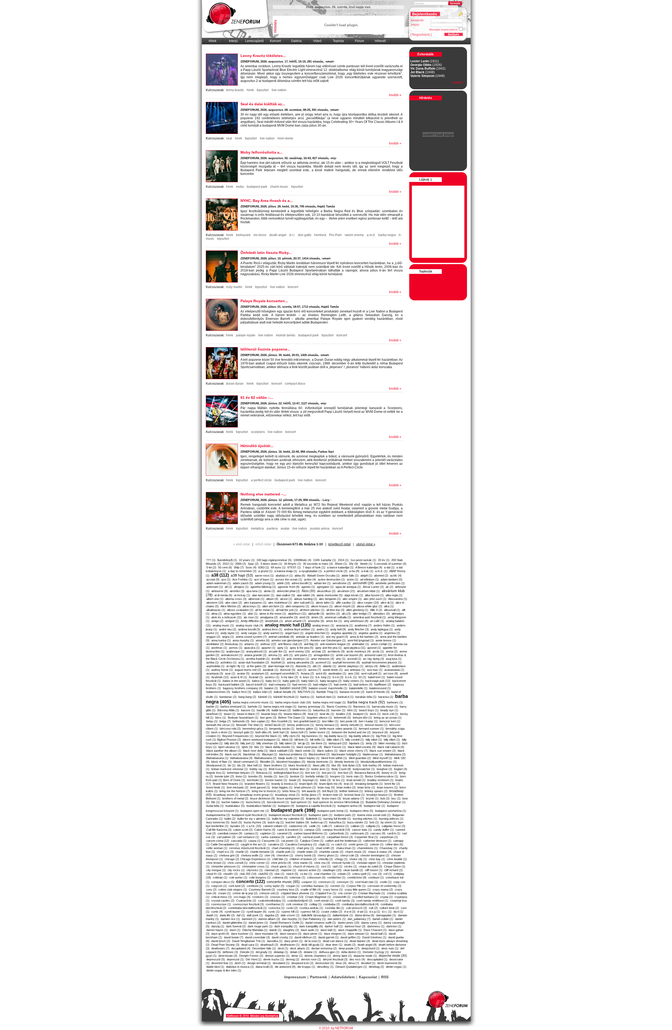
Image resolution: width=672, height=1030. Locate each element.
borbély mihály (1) (317, 776)
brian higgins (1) (282, 787)
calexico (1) (341, 826)
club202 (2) (265, 873)
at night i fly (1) (235, 666)
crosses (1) (277, 896)
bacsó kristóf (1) (256, 684)
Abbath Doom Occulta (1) (323, 575)
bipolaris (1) (356, 743)
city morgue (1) (216, 870)
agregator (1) (325, 586)
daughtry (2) (291, 930)
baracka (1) (385, 696)
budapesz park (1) (320, 815)
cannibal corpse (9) (230, 833)
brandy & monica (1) (284, 783)
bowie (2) (295, 780)
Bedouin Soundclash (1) (243, 717)
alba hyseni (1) (374, 595)
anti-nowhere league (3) (335, 644)
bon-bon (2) (345, 772)
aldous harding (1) (305, 598)
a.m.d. (371, 235)
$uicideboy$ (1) (227, 560)
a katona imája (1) (285, 571)
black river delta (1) (255, 750)
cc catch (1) (339, 844)
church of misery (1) (306, 866)
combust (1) (376, 877)
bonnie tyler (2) (224, 776)
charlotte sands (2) (331, 851)
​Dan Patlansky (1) (314, 919)
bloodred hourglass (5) (290, 761)
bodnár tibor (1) (299, 769)
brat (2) (348, 783)
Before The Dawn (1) (291, 717)
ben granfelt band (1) (307, 721)
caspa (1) (254, 840)
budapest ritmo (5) (361, 810)
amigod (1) (232, 621)
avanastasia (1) (394, 669)
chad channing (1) (283, 848)
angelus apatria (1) (370, 633)
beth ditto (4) (263, 732)
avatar (285, 528)
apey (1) (282, 647)
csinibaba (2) (331, 904)
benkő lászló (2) (275, 724)
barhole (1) (255, 706)
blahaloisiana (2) (395, 754)
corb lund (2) (237, 885)
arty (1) (340, 658)
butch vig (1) (276, 822)
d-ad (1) (362, 911)
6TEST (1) (294, 567)
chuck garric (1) (281, 866)
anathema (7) (363, 625)
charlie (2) (241, 851)
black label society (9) (362, 747)
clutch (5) (292, 873)
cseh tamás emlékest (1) (372, 900)
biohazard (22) (338, 743)
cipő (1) (337, 866)
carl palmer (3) (226, 837)
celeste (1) (377, 844)
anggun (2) (213, 636)
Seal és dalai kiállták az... (262, 104)
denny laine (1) (342, 955)
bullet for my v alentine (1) (253, 818)
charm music (279, 187)
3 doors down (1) (271, 563)
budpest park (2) (344, 815)
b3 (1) (362, 677)
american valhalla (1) (338, 617)
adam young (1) (265, 583)
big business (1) (312, 736)
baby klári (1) (309, 680)
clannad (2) (272, 870)
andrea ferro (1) (272, 629)
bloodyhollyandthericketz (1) (379, 761)
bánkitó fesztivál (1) (286, 696)
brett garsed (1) (260, 787)
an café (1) (377, 621)
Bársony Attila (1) (228, 710)
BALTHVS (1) (306, 691)
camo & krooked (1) (290, 829)
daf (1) (241, 915)
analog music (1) (223, 625)
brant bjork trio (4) (330, 783)
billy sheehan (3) (266, 743)
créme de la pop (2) (245, 893)
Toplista (338, 41)
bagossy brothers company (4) (242, 688)
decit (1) (283, 948)
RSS (384, 977)
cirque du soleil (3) (370, 866)
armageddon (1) (324, 655)
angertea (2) (392, 633)
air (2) (389, 586)
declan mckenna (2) (324, 948)
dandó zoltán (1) (382, 919)
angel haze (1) (294, 633)
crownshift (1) (341, 896)
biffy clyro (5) (291, 736)
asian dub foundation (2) (253, 662)
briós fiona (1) (291, 791)
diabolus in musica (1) (240, 966)
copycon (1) (219, 885)
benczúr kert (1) (390, 721)
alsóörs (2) (333, 613)
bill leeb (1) (301, 739)
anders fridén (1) (384, 625)
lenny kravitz (235, 90)
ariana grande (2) (255, 655)
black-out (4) (233, 754)
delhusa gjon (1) (329, 952)
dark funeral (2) (236, 926)
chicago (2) (232, 859)
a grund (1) (265, 571)
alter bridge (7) (362, 613)
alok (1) (253, 613)
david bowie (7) (233, 937)
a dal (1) (389, 567)
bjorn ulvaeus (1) (229, 747)
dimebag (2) (376, 966)
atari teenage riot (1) (281, 666)
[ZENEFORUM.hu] (447, 1007)
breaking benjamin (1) (369, 783)
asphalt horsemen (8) (346, 662)
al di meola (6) (223, 595)
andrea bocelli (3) (249, 629)
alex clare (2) (233, 602)
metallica (257, 528)
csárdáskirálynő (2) (299, 900)
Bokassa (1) (264, 772)
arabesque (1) (235, 651)
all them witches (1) (312, 609)
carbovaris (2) (359, 833)
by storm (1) (388, 822)
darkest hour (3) (355, 926)
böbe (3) (325, 780)
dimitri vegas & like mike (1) (223, 970)
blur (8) (336, 765)
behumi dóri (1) (362, 717)
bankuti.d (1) (346, 696)
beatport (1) (360, 713)
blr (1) (231, 765)
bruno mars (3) (331, 798)
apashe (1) (268, 647)
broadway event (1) (225, 794)
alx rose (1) (251, 617)
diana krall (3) (264, 966)
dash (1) (235, 930)
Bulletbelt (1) (314, 818)
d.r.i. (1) (387, 911)
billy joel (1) (247, 743)
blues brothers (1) (275, 765)
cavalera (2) (276, 844)
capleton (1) (267, 833)
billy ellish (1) (392, 739)
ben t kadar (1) (368, 721)
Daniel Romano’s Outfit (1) (286, 922)
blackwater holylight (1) (346, 754)
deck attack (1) (299, 948)
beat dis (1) (327, 713)
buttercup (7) (319, 822)
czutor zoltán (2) (331, 911)
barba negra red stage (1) (329, 702)
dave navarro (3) (290, 933)
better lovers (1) (319, 732)
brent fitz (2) (392, 783)
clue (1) (279, 873)
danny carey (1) (371, 922)
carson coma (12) (217, 840)
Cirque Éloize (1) (394, 866)
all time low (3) (335, 609)
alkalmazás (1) (215, 609)
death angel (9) (367, 944)
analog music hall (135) (288, 625)
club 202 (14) (248, 873)
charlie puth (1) (285, 851)
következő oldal (339, 544)
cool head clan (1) (366, 881)
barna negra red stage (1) (280, 706)
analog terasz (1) (323, 625)
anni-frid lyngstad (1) (361, 640)
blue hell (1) (254, 765)
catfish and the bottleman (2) (343, 840)
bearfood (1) (214, 713)
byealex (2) (237, 826)
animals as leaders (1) (310, 636)
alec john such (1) (375, 598)
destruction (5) (324, 963)
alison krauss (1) (322, 606)
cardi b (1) (393, 833)
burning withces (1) (391, 818)
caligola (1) (373, 826)
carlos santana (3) (272, 837)
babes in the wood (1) (236, 680)
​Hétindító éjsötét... (257, 446)
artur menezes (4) (322, 658)
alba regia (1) (394, 595)
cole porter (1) (238, 877)
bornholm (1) (255, 780)
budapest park (257, 187)
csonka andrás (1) (311, 907)
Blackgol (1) (269, 754)
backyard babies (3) (231, 684)
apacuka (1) (252, 647)
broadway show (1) (287, 794)
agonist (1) (308, 586)
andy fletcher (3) (358, 629)
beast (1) (229, 713)
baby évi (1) (273, 680)
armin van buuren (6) (349, 655)
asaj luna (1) (394, 658)
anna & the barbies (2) (364, 636)
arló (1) (288, 655)
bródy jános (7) (311, 794)
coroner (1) (337, 885)
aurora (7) (314, 669)
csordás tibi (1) (334, 907)
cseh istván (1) (323, 900)
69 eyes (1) (278, 567)
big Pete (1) (383, 736)
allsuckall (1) (392, 609)
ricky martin (234, 287)
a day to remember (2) (242, 571)
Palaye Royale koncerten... (264, 301)
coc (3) (377, 873)
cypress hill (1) (310, 911)
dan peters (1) (337, 919)
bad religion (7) (322, 684)
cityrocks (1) (254, 870)
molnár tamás (285, 335)
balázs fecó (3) (241, 691)
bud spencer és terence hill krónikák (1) (338, 802)
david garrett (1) (328, 937)
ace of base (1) (264, 579)
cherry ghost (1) (328, 855)
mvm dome (285, 138)
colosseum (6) (316, 877)
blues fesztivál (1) (299, 765)
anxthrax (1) (219, 647)
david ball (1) (379, 933)
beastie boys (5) (271, 713)
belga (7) (225, 721)
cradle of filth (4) (311, 889)
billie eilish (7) (335, 739)
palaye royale (245, 335)
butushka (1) (337, 822)
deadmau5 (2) (269, 944)
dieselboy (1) (325, 966)
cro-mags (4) (242, 896)
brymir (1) (372, 798)
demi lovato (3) (227, 955)
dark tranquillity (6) (311, 926)
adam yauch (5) (243, 583)
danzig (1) (217, 926)
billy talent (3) (287, 743)
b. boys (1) (307, 677)
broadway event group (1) (256, 794)
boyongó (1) (310, 780)
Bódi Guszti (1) (278, 769)
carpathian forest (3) (340, 837)
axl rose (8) (390, 673)
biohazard (243, 235)
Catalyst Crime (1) (311, 840)
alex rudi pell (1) (304, 602)
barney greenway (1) (311, 706)
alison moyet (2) (344, 606)
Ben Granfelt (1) (281, 721)
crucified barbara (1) (365, 896)
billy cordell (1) (354, 739)
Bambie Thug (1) (327, 691)
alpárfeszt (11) (297, 613)
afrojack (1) (241, 586)
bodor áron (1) (320, 769)
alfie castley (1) (345, 602)
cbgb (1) (324, 844)
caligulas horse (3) (393, 826)
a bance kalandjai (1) (340, 567)
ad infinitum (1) (369, 579)
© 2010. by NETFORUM (336, 1028)
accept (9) (212, 579)
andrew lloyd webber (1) (299, 629)
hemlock (320, 235)
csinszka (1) (277, 907)
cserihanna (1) (275, 904)
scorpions (258, 432)
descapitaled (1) (377, 959)
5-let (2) (211, 567)
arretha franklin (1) (258, 658)
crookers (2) (260, 896)
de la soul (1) (312, 941)
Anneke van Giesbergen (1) (328, 640)
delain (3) (296, 952)
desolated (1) (281, 963)
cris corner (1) (347, 893)
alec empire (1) (352, 598)
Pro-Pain (335, 235)
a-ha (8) (354, 571)
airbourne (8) (219, 591)
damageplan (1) (386, 915)
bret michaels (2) (237, 787)
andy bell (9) (338, 629)
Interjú (233, 41)
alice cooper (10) (368, 602)
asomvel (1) (323, 662)
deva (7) (353, 963)
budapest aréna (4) (350, 805)
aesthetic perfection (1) (390, 583)
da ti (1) (398, 911)
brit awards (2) (311, 791)
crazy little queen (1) (358, 889)
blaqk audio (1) (287, 758)
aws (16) (353, 673)
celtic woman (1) (216, 848)
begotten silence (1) (319, 717)
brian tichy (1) (366, 787)
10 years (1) (247, 560)
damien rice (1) (230, 919)
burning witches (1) (365, 818)
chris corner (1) (259, 862)
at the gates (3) (256, 666)
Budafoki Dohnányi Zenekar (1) (386, 802)
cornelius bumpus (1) (314, 885)
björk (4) (247, 747)
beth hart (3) (281, 732)
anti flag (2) (311, 644)
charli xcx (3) (225, 851)
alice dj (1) (387, 602)
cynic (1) (274, 911)
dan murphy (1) (292, 919)
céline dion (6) (394, 844)
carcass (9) (377, 833)
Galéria (296, 41)
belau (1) (212, 721)
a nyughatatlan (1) (310, 571)
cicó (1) (326, 866)
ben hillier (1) (330, 721)
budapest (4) (286, 805)
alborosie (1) (256, 598)
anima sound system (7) (251, 636)
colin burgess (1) (260, 877)
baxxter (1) (338, 710)
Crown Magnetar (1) (318, 896)
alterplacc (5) (381, 613)
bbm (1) (352, 710)
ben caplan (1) (260, 721)
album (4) (272, 598)
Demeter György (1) (376, 952)
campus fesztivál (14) (336, 829)
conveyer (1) (345, 881)
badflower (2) (382, 684)
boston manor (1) (276, 780)
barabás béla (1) (365, 696)
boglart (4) (400, 769)
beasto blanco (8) (295, 713)
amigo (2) (217, 621)
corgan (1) (293, 885)
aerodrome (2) (342, 583)
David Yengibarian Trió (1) (248, 941)
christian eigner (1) (369, 862)
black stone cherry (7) (353, 750)
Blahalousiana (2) (265, 758)
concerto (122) (250, 881)
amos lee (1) (334, 621)
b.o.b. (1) (351, 677)
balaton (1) (271, 688)
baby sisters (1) (353, 680)
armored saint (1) (376, 655)
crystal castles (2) (222, 900)
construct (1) (326, 881)
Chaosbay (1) (388, 848)
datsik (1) (275, 930)
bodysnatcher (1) (364, 769)
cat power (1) (289, 840)
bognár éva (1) (215, 772)
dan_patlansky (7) (359, 919)
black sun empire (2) (383, 750)
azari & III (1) (238, 677)
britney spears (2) (376, 791)
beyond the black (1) (268, 736)
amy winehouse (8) (356, 621)
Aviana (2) (307, 673)
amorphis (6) (316, 621)
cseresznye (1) (221, 904)
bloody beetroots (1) (320, 761)
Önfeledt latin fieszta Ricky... (266, 252)
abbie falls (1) (350, 575)
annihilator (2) (215, 644)
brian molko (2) (346, 787)
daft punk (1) (255, 915)
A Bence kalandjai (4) (368, 567)
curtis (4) (217, 911)
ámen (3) (317, 617)
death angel (278, 235)
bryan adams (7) (353, 798)
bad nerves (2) (301, 684)
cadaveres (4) (298, 826)
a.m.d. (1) (381, 571)
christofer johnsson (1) (225, 866)
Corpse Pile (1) (356, 885)
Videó (317, 41)
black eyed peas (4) (309, 747)
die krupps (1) (306, 966)
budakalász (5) (235, 805)
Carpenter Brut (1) (366, 837)
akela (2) (269, 591)
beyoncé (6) (380, 732)
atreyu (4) (371, 666)
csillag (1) (315, 904)
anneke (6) (263, 640)
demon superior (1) (277, 955)
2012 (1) (228, 563)
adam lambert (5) (391, 579)
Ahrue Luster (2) (373, 586)
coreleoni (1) (255, 885)
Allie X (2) (376, 609)
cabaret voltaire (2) (275, 826)
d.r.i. (292, 235)
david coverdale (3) (257, 937)
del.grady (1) (264, 952)
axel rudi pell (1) (371, 673)
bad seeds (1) (343, 684)
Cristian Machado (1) (371, 893)
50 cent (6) (225, 567)
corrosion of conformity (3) (384, 885)
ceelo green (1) (358, 844)
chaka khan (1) (345, 848)
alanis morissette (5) (330, 595)
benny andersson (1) (300, 724)
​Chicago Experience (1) (255, 859)
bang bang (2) (247, 696)
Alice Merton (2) (230, 606)
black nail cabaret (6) (390, 747)
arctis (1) (378, 651)
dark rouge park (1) (260, 926)
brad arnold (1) (355, 780)
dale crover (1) (290, 915)
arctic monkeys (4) (358, 651)
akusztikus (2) (326, 591)
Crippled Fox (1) (326, 893)
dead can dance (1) (335, 941)
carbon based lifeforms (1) (310, 833)
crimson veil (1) (269, 893)
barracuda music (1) (385, 706)
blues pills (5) (321, 765)
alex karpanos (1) (255, 602)
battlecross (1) (302, 710)
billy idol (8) (231, 743)
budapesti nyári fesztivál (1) (249, 815)
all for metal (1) (264, 609)
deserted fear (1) (222, 963)
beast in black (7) (248, 713)
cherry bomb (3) (305, 855)
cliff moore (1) (373, 870)
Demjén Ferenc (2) (251, 955)
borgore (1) (337, 776)
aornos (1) (235, 647)
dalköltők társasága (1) (316, 915)
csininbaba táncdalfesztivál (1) (247, 907)
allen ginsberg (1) (357, 609)
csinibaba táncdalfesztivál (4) (360, 904)
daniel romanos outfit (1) (320, 922)
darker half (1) (334, 926)
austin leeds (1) (333, 669)
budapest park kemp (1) (332, 810)
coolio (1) (386, 881)
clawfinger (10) (332, 870)
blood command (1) (246, 761)
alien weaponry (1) (297, 606)
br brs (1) (339, 780)
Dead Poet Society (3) (225, 944)
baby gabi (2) (291, 680)
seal (229, 138)
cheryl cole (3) (349, 855)
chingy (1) (341, 859)
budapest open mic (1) (254, 810)
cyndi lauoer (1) (235, 911)
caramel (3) (284, 833)
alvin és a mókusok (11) (226, 617)
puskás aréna (319, 528)
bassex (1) (248, 710)
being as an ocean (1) (388, 717)
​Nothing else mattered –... (263, 494)
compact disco (295, 383)
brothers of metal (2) (235, 798)
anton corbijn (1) (381, 644)
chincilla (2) (325, 859)
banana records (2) (352, 691)
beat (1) (313, 713)
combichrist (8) (356, 877)
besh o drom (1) (221, 732)
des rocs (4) (357, 959)
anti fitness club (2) (290, 644)
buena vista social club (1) (374, 815)
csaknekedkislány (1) (272, 900)
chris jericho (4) (281, 862)
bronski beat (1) (354, 794)
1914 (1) (343, 560)
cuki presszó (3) (356, 907)
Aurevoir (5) (287, 669)
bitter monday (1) (389, 743)
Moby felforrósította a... (261, 152)
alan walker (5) (285, 595)
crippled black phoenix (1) (297, 893)
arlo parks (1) (303, 655)
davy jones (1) (293, 941)
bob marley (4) (372, 765)
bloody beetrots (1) (347, 761)
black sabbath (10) (281, 750)
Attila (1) (385, 666)
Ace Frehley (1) (242, 579)
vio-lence (260, 235)
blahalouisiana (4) (241, 758)
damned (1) (249, 919)
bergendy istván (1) (281, 728)
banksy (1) (307, 696)
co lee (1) (306, 873)
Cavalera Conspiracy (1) (301, 844)
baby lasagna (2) (331, 680)
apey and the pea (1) (328, 647)
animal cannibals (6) (281, 636)
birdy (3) (371, 743)
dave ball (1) (328, 930)
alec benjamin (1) (330, 598)
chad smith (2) (325, 848)
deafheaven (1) (290, 944)
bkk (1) (259, 747)
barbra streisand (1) (233, 706)
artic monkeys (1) (298, 658)
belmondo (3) (241, 721)
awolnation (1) (337, 673)
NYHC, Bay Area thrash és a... (266, 200)
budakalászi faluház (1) (261, 805)
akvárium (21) (346, 591)
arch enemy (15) (299, 651)
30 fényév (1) (292, 563)
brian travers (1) (387, 787)
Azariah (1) (256, 677)
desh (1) (240, 963)
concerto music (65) (283, 882)
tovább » (395, 95)
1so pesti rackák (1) (363, 560)
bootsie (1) (297, 776)
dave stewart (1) (358, 933)
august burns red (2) (248, 669)
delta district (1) (351, 952)
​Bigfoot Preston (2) (229, 739)
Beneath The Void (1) (249, 724)
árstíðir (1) (278, 658)
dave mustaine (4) (266, 933)
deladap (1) (281, 952)
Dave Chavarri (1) (375, 930)
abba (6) (300, 575)
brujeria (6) (313, 798)
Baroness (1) (361, 706)
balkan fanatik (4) (285, 691)
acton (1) (352, 579)
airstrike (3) (237, 591)
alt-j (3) (346, 613)
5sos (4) (251, 567)
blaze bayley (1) (309, 758)
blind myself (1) (382, 758)
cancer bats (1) (362, 829)
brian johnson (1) (305, 787)
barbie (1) (212, 706)
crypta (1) (386, 896)
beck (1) (375, 713)
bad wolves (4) (363, 684)
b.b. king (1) (323, 677)
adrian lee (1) (322, 583)
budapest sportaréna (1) (390, 810)
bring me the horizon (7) (234, 791)
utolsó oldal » (365, 544)
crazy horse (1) (333, 889)
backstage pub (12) (377, 680)
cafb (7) (327, 826)
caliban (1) (357, 826)
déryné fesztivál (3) (335, 959)
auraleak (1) (270, 669)
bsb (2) (385, 798)
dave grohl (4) (220, 933)
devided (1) (368, 963)
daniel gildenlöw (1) (235, 922)
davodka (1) (274, 941)
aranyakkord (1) (256, 651)
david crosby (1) (282, 937)
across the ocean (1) (288, 579)
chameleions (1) (367, 848)
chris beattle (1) (397, 859)
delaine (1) (310, 952)
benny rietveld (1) (352, 724)
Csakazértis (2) (246, 900)
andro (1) (322, 629)
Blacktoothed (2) (319, 754)
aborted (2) (381, 575)
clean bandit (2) (353, 870)
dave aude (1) (310, 930)
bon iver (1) (312, 772)
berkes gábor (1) (307, 728)
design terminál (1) (259, 963)
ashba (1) (212, 662)
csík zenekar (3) (296, 904)
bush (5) (236, 822)
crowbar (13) (295, 896)
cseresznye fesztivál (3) (248, 904)
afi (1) (228, 586)
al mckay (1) (242, 595)
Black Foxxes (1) (335, 747)
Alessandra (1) (397, 598)
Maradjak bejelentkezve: (446, 29)
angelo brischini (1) (317, 633)
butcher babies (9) (297, 822)
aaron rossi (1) (264, 575)
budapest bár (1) (374, 805)
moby (240, 187)
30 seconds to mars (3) (318, 563)
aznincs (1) (272, 677)
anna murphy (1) (243, 640)
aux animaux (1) (354, 669)
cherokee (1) (285, 855)
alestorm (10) (214, 602)
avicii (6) (321, 673)
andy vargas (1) (251, 633)
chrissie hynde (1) (343, 862)
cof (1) (388, 873)
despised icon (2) (302, 963)
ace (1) (225, 579)
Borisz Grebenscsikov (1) (381, 776)
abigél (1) (366, 575)
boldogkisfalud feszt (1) (288, 772)
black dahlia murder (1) (280, 747)
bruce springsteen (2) (290, 798)
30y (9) (353, 563)
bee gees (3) (268, 717)
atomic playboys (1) (350, 666)
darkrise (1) (393, 926)
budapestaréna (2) (218, 815)
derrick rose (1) (311, 959)
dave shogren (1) (335, 933)
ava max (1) (374, 669)
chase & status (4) (380, 851)
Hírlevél (380, 41)
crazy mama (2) (382, 889)
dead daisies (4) (360, 941)
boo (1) (283, 776)
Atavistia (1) (303, 666)
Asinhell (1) (278, 662)
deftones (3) (230, 952)
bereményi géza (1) (255, 728)
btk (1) (215, 802)
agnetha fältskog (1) (263, 586)
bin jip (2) (303, 743)
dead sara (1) (250, 944)
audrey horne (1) (222, 669)
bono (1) (241, 776)
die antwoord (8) (285, 966)
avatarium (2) (260, 673)
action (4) (310, 579)
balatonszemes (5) (218, 691)
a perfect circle (261, 480)
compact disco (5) (222, 881)
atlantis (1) (329, 666)
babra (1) (258, 680)
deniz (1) (297, 955)
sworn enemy (354, 235)
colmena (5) (280, 877)
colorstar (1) (297, 877)
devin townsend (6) (389, 963)
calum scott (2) (243, 829)
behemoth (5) (342, 717)
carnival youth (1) (314, 837)
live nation (279, 90)
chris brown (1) (216, 862)
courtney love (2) (288, 889)
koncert (293, 287)
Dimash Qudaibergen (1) (351, 966)
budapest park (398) (293, 810)
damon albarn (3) (269, 919)
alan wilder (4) (306, 595)
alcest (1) (286, 598)
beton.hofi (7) (299, 732)
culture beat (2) (389, 907)
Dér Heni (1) (253, 959)
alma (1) (216, 613)
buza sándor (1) (357, 822)
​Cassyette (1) (270, 840)
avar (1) (230, 673)
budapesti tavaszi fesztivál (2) (288, 815)
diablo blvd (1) (215, 966)
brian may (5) (326, 787)
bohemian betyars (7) (240, 772)
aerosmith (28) (363, 583)
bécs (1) (220, 717)
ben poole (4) (348, 721)
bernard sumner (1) (371, 728)
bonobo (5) (255, 776)
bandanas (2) (228, 696)
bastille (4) (263, 710)
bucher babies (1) (233, 802)
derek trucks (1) (273, 959)
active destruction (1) (331, 579)
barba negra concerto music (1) (253, 702)
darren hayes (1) (217, 930)
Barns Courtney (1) (339, 706)
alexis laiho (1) (325, 602)
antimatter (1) (360, 644)
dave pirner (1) (312, 933)
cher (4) (270, 855)
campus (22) (312, 829)
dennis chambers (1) (317, 955)
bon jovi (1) (329, 772)
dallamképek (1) (343, 915)
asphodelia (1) (215, 666)
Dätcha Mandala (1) (254, 930)
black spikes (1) (327, 750)
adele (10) (283, 583)
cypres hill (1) (290, 911)
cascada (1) (238, 840)
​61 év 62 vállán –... (256, 397)
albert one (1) (214, 598)
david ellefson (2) (305, 937)
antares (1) (251, 644)
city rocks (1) (236, 870)
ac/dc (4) (396, 575)
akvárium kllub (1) (368, 591)
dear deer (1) (334, 944)
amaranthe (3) (289, 617)
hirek (250, 90)
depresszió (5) (215, 959)
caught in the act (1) (253, 844)
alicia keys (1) (251, 606)
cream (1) (224, 893)
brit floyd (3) (330, 791)
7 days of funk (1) (314, 567)
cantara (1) (251, 833)
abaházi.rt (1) (284, 575)
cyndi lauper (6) (256, 911)
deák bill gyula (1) (312, 944)
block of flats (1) (221, 761)
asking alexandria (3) (300, 662)
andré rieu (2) (227, 629)
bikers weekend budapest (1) (261, 739)
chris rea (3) (322, 862)
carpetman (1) (389, 837)
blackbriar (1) (251, 754)
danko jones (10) (348, 922)
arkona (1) (275, 655)
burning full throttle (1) (337, 818)
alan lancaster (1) (263, 595)
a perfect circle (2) (335, 571)
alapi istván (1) (353, 595)
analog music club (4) (249, 625)
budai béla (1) (215, 805)
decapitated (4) (240, 948)
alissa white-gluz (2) (369, 606)
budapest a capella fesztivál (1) (316, 805)
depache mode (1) (365, 955)
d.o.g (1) (374, 911)
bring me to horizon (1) (266, 791)
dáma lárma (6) (364, 915)
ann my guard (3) (337, 636)
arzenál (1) (354, 658)
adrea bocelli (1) (302, 583)
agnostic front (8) (289, 586)
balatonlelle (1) (358, 688)
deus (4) (341, 963)
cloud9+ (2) (230, 873)
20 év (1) (384, 560)
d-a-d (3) (349, 911)
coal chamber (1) (325, 873)
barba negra (387, 235)
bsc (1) (396, 798)
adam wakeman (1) (218, 583)
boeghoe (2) (384, 769)
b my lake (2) (289, 677)
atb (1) (317, 666)
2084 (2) (240, 563)
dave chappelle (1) (350, 930)
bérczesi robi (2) (230, 728)
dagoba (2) (272, 915)
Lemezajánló (254, 41)
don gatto (304, 235)
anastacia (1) (344, 625)
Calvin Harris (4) (264, 829)
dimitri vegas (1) (396, 966)
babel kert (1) (376, 677)
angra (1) (228, 636)
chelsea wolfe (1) (252, 855)
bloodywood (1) (216, 765)
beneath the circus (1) (220, 724)
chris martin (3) (302, 862)
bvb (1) (374, 822)
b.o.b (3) (338, 677)
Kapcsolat (368, 977)
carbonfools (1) (339, 833)
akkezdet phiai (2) (288, 591)
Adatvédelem (343, 977)
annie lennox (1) (386, 640)
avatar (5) (243, 673)
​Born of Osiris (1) (234, 780)
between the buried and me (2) (351, 732)
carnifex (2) (293, 837)
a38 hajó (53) (242, 575)
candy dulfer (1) (384, 829)
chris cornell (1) (238, 862)
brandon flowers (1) (257, 783)
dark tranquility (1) (285, 926)
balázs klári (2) (262, 691)
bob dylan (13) (352, 765)
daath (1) (212, 915)
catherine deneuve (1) (377, 840)
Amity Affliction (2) (252, 621)
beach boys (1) (369, 710)
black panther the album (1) (223, 750)
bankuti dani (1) (326, 696)
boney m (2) (389, 772)
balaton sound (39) (293, 688)
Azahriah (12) (220, 677)
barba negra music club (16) (293, 702)
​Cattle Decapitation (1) (225, 844)
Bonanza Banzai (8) (367, 772)
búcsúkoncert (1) (278, 802)
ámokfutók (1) (274, 621)
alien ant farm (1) (273, 606)
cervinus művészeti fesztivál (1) (249, 848)
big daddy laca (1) (335, 736)
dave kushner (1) (242, 933)
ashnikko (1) (228, 662)
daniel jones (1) (258, 922)
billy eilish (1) (374, 739)
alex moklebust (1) (280, 602)
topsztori (263, 90)
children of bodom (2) (303, 859)
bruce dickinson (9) (262, 798)
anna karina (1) (221, 640)
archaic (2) (319, 651)
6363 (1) (263, 567)
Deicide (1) (247, 952)
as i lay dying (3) (373, 658)
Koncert (275, 41)
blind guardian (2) (360, 758)
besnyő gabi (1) (244, 732)
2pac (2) (253, 563)
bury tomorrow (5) (217, 822)
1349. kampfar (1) (324, 560)
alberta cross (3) (235, 598)
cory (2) (211, 889)
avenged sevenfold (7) (284, 673)
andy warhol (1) (273, 633)
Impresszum (295, 977)
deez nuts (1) (389, 948)
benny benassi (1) (327, 724)
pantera (272, 528)
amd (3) (304, 617)
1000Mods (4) (302, 560)
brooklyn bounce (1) (379, 794)
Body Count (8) (341, 769)
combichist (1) (336, 877)
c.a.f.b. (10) (253, 826)
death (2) (350, 944)
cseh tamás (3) (345, 900)
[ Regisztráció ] (421, 34)
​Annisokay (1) (234, 644)
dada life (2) (227, 915)
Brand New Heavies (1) (228, 783)
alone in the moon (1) (272, 613)
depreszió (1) (235, 959)
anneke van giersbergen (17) (289, 640)
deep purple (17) (349, 948)
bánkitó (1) (265, 696)
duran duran (234, 383)
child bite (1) (280, 859)
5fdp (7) (239, 567)
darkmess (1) (376, 926)
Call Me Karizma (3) (219, 829)
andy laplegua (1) (382, 629)
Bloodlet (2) (267, 761)
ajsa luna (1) (254, 591)
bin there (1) (319, 743)
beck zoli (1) (390, 713)
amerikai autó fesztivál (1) (369, 617)
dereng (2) (292, 959)
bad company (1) (280, 684)
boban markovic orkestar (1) (229, 769)
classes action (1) (309, 870)
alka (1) (389, 606)
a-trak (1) (367, 571)
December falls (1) (264, 948)
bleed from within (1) (334, 758)
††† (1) (211, 560)
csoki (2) (292, 907)
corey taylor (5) (274, 885)
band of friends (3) (378, 691)
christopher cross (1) (255, 866)
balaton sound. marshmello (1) (328, 688)
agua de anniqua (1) (348, 586)
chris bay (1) (377, 859)
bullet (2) (229, 818)
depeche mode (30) (393, 956)
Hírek (212, 41)
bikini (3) (287, 739)
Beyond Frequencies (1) (237, 736)
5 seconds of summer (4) (390, 563)
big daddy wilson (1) (361, 736)
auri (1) (301, 669)
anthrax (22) (268, 644)
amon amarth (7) (295, 621)
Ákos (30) (308, 591)
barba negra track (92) (366, 702)
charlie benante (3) (262, 851)
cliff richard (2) (393, 870)
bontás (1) (270, 776)
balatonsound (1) (380, 688)
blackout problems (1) (293, 754)
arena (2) (392, 651)
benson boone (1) (376, 724)
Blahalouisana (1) (217, 758)
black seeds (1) (305, 750)
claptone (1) (288, 870)
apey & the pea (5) (301, 647)
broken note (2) (333, 794)
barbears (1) (395, 702)
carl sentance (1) (248, 837)
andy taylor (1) (229, 633)
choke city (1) (358, 859)
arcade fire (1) (278, 651)
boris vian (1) (354, 776)
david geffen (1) (350, 937)
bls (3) (241, 765)
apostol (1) (374, 647)
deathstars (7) (220, 948)
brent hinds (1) (215, 787)
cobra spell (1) (361, 873)
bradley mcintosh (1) (380, 780)
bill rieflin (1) (317, 739)
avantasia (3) (214, 673)
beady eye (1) (389, 710)
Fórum (359, 41)
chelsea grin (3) (229, 855)
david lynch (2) (220, 941)
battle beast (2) (281, 710)
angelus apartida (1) (344, 633)
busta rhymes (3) (255, 822)
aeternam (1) (214, 586)
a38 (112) (220, 575)
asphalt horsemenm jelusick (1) (382, 662)
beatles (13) (343, 713)
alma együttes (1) (235, 613)
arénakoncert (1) (232, 655)
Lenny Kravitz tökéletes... (263, 56)
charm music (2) (355, 851)
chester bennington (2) (374, 855)
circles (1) (350, 866)
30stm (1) (341, 563)
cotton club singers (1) (232, 889)
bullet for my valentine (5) (288, 818)
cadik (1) (314, 826)
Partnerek (318, 977)
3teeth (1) (366, 563)
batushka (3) (321, 710)
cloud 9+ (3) (214, 873)
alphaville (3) (316, 613)
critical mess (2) (221, 896)
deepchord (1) (370, 948)
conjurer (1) (309, 881)
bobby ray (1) (258, 769)
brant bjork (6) (308, 783)
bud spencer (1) (301, 802)
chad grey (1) (305, 848)
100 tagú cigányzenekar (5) (274, 560)
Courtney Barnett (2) (262, 889)
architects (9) (336, 651)
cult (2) (373, 907)
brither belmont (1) (351, 791)
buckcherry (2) (255, 802)
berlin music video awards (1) (338, 728)
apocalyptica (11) (354, 647)
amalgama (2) (269, 617)
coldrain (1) (220, 877)
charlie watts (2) (307, 851)
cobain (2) (344, 873)
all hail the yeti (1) (287, 609)
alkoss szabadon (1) (240, 609)
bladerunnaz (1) (373, 754)
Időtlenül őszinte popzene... (265, 349)
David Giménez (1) (374, 937)
